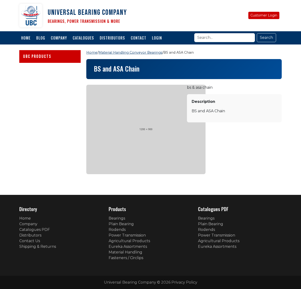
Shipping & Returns (37, 246)
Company (59, 38)
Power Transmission (127, 235)
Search (266, 37)
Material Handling (125, 252)
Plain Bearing (121, 224)
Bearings (117, 218)
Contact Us (29, 241)
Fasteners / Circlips (126, 258)
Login (157, 38)
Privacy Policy (184, 282)
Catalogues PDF (34, 229)
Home (26, 38)
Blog (40, 38)
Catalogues (83, 38)
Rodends (117, 229)
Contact (138, 38)
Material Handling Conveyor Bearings (130, 52)
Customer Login (263, 15)
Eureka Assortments (128, 246)
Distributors (112, 38)
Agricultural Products (129, 241)
